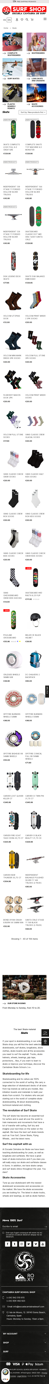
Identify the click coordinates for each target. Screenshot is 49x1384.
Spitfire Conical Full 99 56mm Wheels (33, 756)
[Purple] (17, 641)
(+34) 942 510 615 (15, 1297)
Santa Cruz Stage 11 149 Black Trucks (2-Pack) (34, 922)
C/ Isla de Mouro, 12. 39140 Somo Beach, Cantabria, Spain (26, 1314)
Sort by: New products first (32, 112)
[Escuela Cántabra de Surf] (24, 10)
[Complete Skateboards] (12, 42)
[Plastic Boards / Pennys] (12, 93)
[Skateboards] (36, 42)
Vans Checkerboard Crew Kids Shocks (12, 595)
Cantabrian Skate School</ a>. (17, 1067)
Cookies (13, 1376)
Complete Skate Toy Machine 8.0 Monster (33, 147)
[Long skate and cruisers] (36, 67)
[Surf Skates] (12, 67)
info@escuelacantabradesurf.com (28, 1306)
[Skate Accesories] (36, 93)
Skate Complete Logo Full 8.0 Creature (11, 147)
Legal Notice (22, 1376)
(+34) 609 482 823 (16, 1301)
